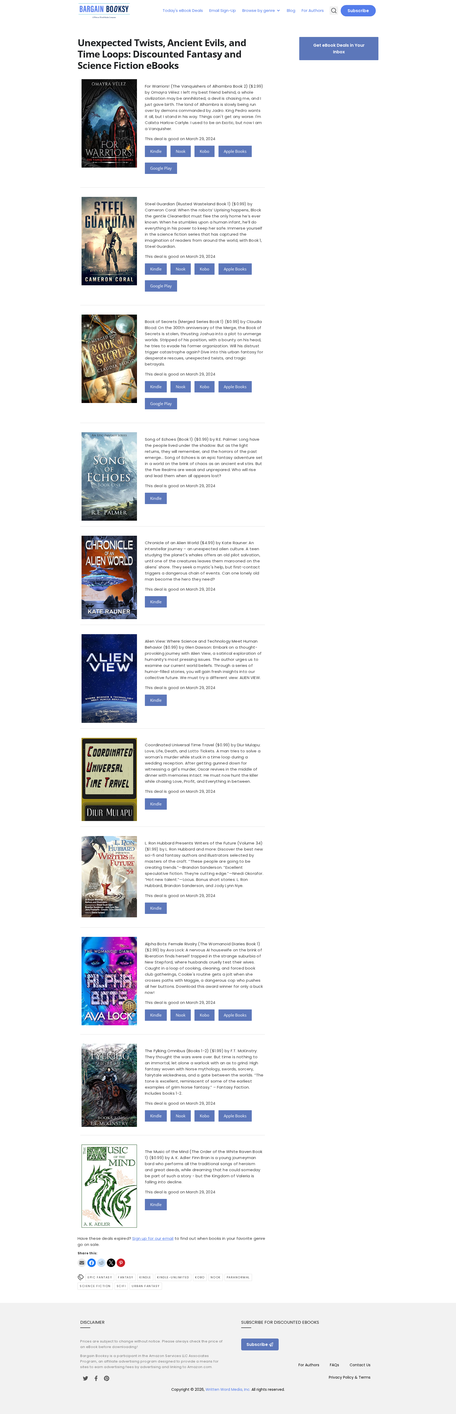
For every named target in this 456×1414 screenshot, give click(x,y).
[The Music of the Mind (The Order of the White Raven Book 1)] (109, 1226)
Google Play (161, 168)
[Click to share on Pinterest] (121, 1263)
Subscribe (358, 10)
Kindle (156, 151)
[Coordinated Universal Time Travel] (109, 819)
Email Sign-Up (222, 10)
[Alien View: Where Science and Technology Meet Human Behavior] (109, 721)
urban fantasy (146, 1286)
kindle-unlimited (173, 1277)
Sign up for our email (152, 1238)
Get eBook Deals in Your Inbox (339, 48)
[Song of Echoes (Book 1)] (109, 519)
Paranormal (238, 1277)
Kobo (204, 151)
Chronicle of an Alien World (172, 542)
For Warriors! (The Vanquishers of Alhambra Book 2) (196, 86)
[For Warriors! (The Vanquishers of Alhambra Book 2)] (109, 166)
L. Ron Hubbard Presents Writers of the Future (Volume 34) (204, 843)
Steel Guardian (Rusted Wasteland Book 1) (188, 204)
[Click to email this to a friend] (82, 1263)
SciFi (121, 1286)
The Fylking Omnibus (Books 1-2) (177, 1051)
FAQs (334, 1365)
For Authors (313, 10)
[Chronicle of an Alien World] (109, 617)
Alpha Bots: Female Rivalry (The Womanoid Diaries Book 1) (202, 944)
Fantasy (126, 1277)
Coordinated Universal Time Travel (179, 745)
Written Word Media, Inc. (228, 1389)
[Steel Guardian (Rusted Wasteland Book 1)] (109, 284)
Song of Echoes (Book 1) (169, 439)
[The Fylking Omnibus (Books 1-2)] (109, 1125)
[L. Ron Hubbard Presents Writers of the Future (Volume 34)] (109, 916)
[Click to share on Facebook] (91, 1263)
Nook (181, 151)
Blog (291, 10)
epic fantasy (100, 1277)
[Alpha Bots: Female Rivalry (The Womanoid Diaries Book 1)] (109, 1024)
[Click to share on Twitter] (111, 1263)
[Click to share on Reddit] (101, 1263)
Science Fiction (95, 1286)
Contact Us (360, 1365)
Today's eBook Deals (183, 10)
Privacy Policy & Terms (349, 1377)
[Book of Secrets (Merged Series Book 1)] (109, 401)
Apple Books (235, 151)
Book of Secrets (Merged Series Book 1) (184, 321)
